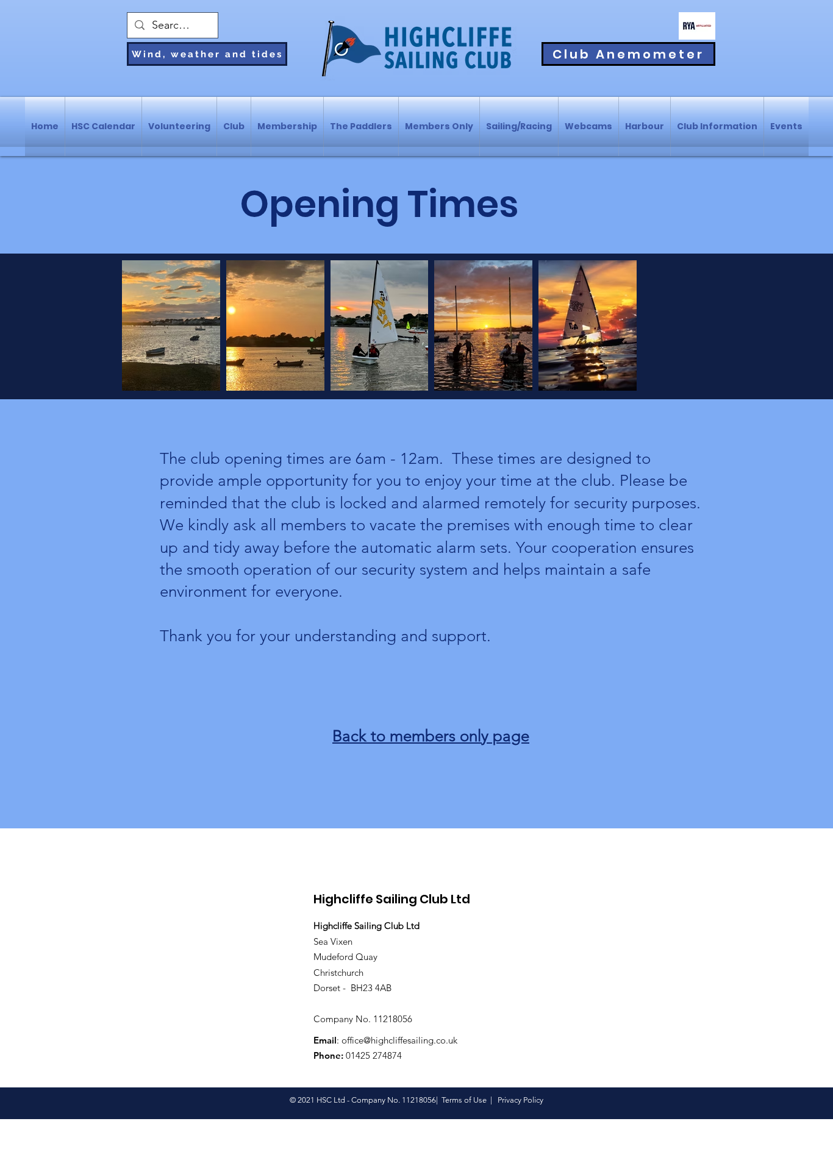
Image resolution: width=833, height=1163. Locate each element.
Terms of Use (464, 1099)
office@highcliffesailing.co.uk (399, 1040)
